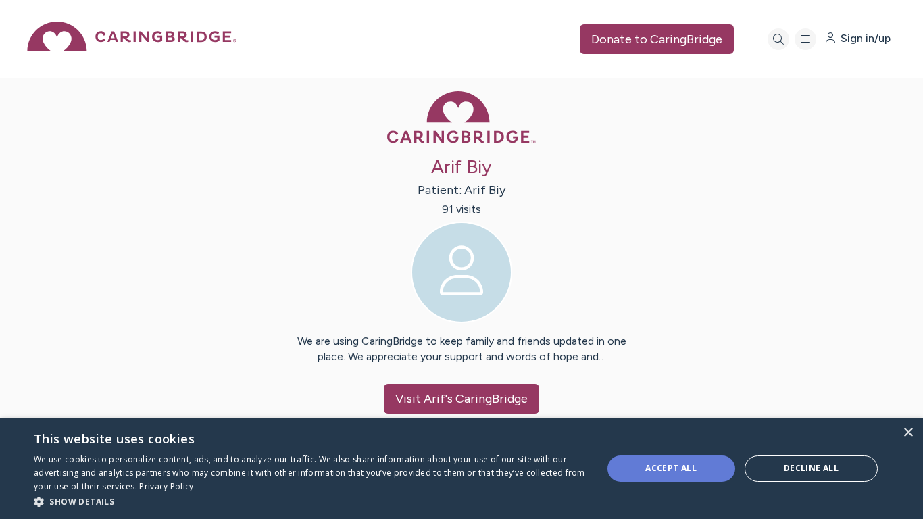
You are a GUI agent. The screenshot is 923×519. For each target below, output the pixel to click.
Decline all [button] (811, 468)
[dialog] (461, 468)
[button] (309, 501)
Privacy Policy (166, 486)
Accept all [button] (671, 468)
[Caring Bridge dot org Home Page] (131, 47)
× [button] (908, 433)
